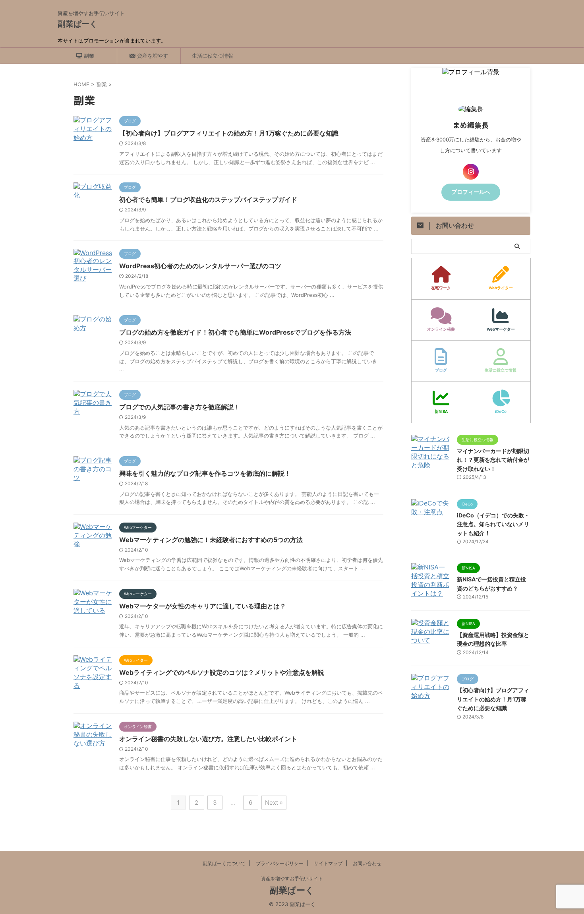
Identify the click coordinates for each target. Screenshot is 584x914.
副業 (88, 55)
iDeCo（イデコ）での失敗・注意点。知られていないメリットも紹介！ (493, 524)
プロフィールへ (470, 192)
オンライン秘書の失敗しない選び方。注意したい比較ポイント (208, 739)
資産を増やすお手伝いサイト (292, 878)
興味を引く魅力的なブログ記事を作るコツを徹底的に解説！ (205, 473)
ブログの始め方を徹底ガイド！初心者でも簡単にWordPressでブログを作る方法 (235, 332)
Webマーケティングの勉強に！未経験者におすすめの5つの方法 (211, 540)
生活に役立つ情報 (212, 55)
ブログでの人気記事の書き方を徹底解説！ (179, 407)
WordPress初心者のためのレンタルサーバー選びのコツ (200, 266)
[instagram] (471, 172)
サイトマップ (328, 863)
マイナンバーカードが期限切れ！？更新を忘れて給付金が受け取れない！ (493, 459)
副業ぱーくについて (224, 863)
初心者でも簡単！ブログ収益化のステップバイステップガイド (208, 199)
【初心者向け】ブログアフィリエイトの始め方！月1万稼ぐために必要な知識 (228, 133)
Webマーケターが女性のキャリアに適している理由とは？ (202, 606)
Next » (274, 802)
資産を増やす (151, 55)
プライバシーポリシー (280, 863)
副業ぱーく (77, 24)
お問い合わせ (367, 863)
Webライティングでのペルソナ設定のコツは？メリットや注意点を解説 (221, 672)
